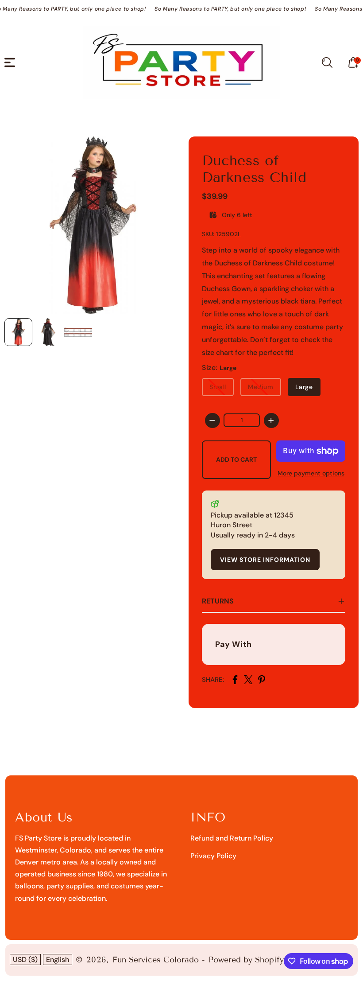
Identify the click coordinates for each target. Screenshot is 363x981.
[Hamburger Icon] (9, 62)
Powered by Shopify (246, 960)
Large (304, 387)
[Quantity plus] (271, 420)
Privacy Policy (213, 855)
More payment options (311, 473)
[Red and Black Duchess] (93, 225)
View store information (265, 560)
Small (217, 387)
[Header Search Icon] (327, 62)
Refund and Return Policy (231, 838)
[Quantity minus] (212, 420)
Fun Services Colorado (155, 960)
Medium (261, 387)
